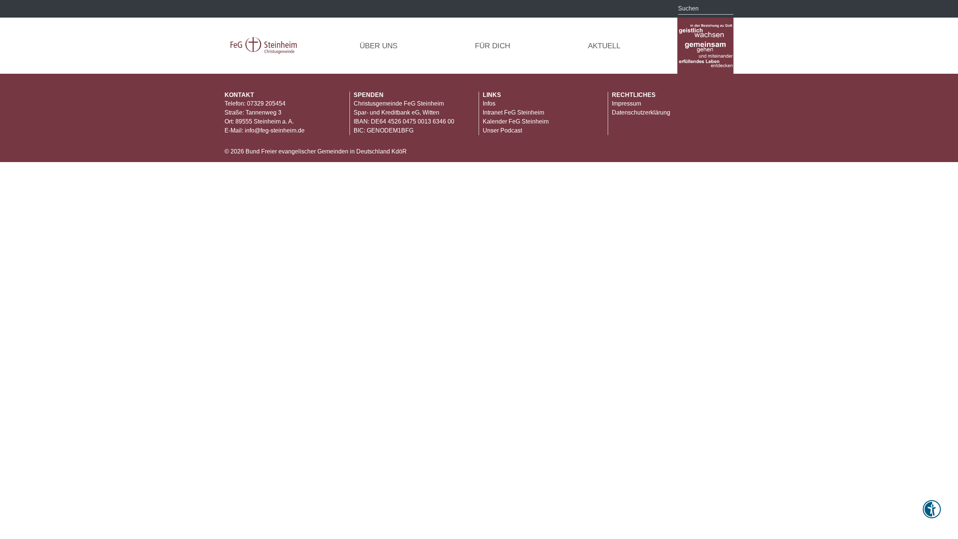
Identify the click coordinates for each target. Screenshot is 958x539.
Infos (489, 103)
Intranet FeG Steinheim (513, 112)
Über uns (378, 46)
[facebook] (291, 9)
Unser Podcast (502, 130)
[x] (246, 8)
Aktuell (604, 46)
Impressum (626, 103)
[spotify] (307, 8)
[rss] (231, 9)
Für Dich (492, 46)
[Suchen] (727, 8)
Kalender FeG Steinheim (516, 121)
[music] (262, 8)
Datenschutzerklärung (641, 112)
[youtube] (277, 9)
